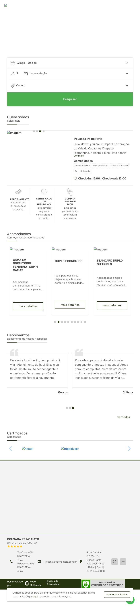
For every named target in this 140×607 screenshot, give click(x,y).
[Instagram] (114, 561)
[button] (126, 37)
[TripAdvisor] (123, 561)
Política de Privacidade (53, 583)
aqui (35, 596)
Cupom (20, 85)
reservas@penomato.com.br (61, 561)
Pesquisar (70, 99)
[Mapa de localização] (70, 496)
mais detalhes (18, 306)
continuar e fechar (117, 594)
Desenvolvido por (24, 583)
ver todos (123, 417)
